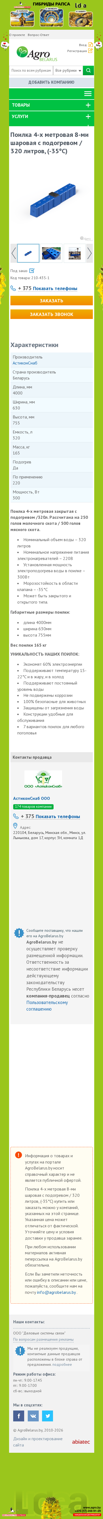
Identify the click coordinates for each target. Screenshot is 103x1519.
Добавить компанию (51, 82)
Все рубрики (66, 70)
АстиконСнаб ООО (31, 798)
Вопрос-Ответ (38, 35)
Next (89, 253)
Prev (13, 253)
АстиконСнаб (25, 363)
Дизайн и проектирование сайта (38, 1441)
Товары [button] (21, 105)
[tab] (51, 105)
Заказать (51, 300)
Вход (83, 45)
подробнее (62, 1364)
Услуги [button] (20, 116)
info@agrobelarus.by (57, 1292)
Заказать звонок (51, 314)
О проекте (17, 35)
